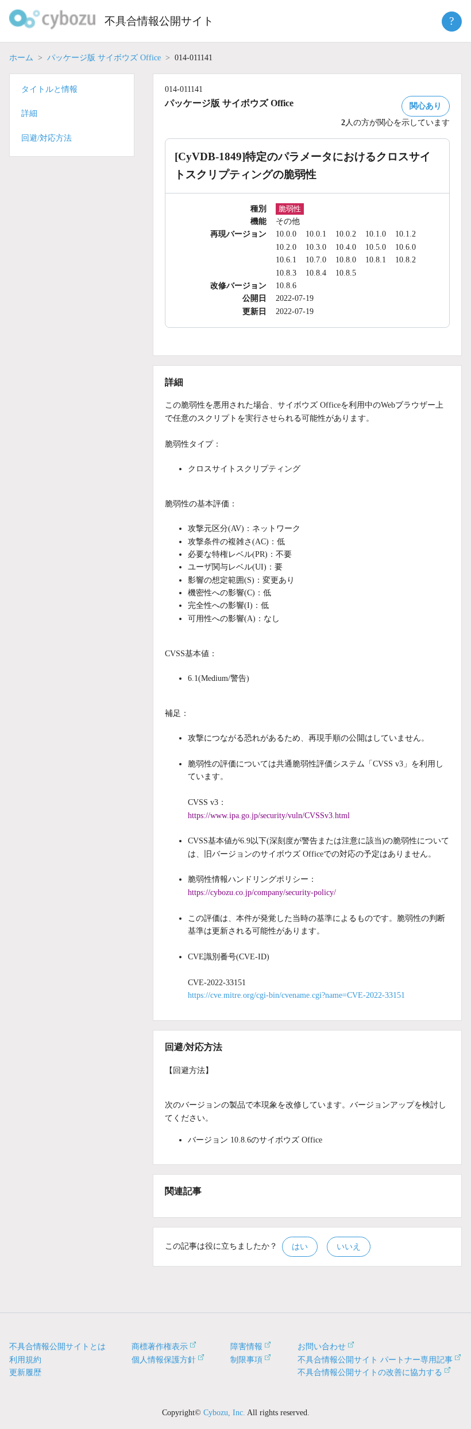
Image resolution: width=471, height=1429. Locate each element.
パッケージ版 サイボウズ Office (104, 57)
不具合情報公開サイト (159, 21)
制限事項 (246, 1360)
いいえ (349, 1246)
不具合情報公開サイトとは (57, 1346)
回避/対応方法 (46, 138)
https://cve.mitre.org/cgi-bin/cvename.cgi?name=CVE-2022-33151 (296, 995)
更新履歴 (25, 1372)
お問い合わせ (322, 1346)
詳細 (29, 113)
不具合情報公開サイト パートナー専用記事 (375, 1360)
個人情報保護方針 (164, 1360)
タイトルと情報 (49, 89)
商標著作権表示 (160, 1346)
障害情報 (246, 1346)
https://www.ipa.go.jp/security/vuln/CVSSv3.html (269, 815)
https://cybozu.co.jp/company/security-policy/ (262, 892)
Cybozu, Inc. (224, 1412)
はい (300, 1246)
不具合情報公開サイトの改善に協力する (370, 1372)
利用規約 (25, 1360)
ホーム (21, 57)
